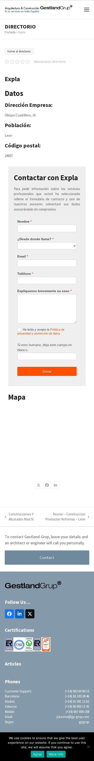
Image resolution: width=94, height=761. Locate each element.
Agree (37, 754)
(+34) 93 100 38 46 (77, 696)
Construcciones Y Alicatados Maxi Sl (19, 517)
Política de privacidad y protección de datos (40, 331)
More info (56, 754)
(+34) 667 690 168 (77, 712)
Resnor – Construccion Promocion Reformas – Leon (64, 517)
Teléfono (25, 273)
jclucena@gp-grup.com (73, 717)
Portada (10, 32)
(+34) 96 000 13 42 (77, 706)
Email (22, 256)
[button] (86, 10)
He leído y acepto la (40, 331)
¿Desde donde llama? (35, 239)
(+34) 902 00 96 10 (77, 691)
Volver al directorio (19, 51)
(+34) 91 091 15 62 (77, 701)
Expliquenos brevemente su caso (44, 291)
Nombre (24, 221)
